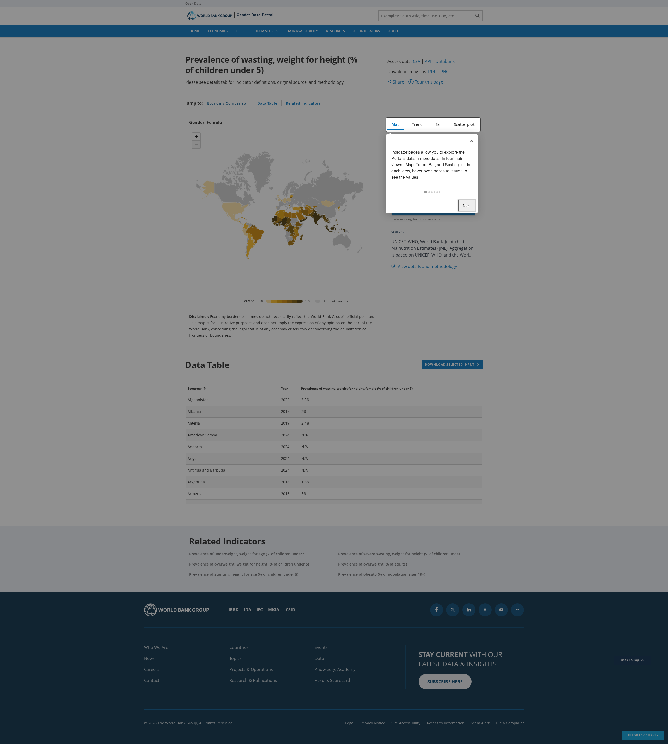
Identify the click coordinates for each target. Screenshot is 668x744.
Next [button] (466, 205)
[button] (425, 192)
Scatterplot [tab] (464, 124)
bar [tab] (438, 124)
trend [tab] (417, 124)
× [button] (471, 140)
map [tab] (396, 124)
